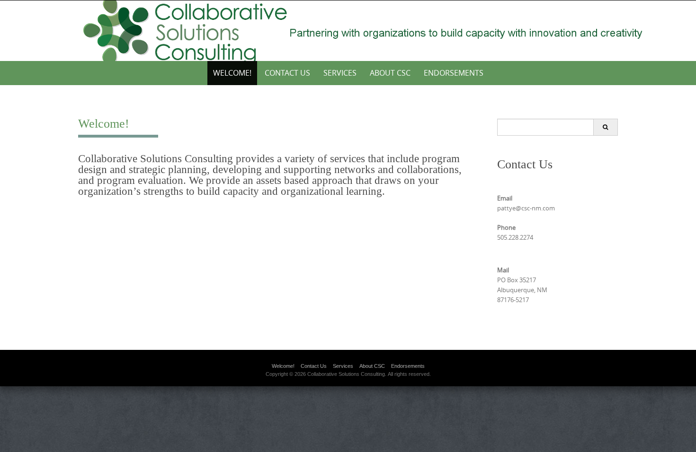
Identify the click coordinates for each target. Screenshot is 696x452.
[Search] (605, 127)
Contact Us (287, 73)
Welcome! (232, 73)
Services (340, 73)
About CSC (390, 73)
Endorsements (453, 73)
